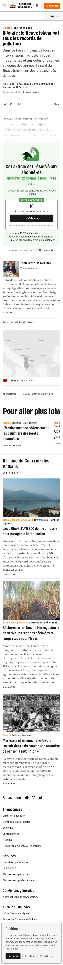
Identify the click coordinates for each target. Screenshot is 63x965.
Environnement (23, 27)
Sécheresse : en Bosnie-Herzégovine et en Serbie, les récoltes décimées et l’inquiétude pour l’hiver (31, 633)
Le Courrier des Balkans (24, 6)
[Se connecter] (38, 5)
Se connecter (46, 250)
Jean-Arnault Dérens (15, 87)
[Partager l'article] (19, 103)
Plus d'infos (46, 956)
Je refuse (30, 956)
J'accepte (13, 956)
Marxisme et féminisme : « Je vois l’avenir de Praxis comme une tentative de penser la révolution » (31, 746)
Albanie (7, 27)
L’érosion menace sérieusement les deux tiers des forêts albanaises (26, 433)
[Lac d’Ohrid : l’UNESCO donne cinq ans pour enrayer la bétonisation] (31, 497)
